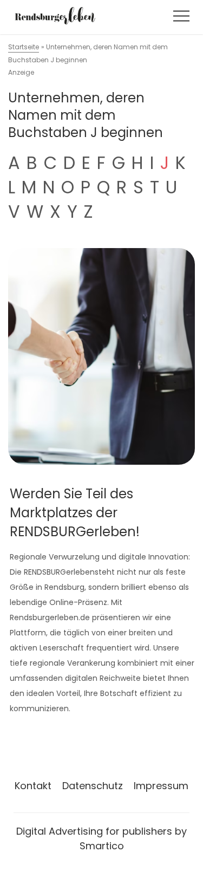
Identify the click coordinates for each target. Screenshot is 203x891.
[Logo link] (55, 15)
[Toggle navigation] (181, 15)
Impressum (161, 785)
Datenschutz (92, 785)
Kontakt (33, 785)
